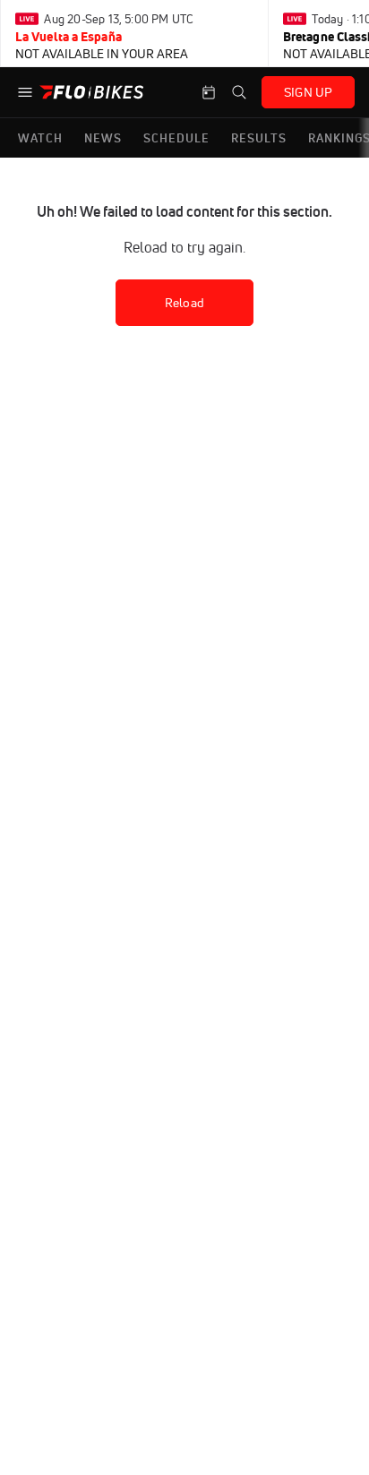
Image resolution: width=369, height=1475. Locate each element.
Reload (184, 303)
